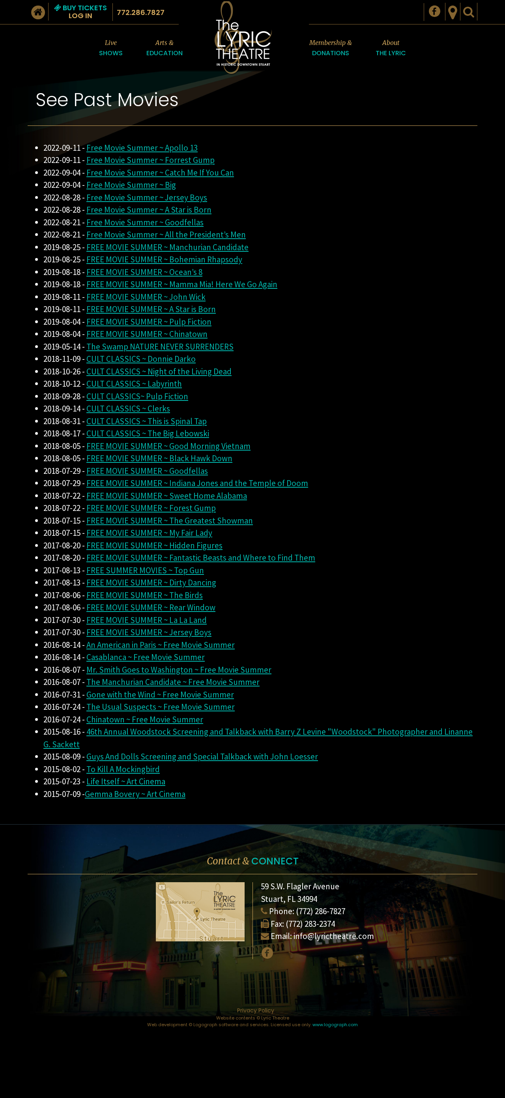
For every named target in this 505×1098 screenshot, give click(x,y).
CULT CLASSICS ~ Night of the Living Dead (159, 371)
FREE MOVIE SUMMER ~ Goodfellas (147, 471)
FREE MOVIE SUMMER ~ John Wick (146, 297)
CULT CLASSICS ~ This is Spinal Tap (146, 421)
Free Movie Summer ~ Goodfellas (145, 222)
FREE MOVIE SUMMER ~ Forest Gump (151, 508)
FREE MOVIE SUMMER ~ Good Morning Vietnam (168, 446)
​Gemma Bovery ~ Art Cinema (135, 794)
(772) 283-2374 (310, 923)
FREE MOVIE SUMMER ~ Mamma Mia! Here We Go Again (181, 284)
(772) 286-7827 (320, 911)
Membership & (330, 48)
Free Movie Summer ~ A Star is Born (148, 209)
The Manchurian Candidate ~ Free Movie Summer (173, 682)
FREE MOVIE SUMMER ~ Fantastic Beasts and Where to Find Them (200, 557)
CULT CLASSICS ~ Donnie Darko (141, 359)
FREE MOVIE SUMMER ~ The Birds (144, 595)
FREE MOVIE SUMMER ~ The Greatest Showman (169, 520)
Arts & (164, 48)
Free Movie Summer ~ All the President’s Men (166, 234)
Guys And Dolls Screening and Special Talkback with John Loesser (202, 756)
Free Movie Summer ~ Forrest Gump (150, 160)
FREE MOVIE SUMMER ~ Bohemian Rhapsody (164, 259)
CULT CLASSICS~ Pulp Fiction (137, 396)
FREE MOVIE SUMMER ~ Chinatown (147, 334)
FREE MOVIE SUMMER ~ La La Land (146, 620)
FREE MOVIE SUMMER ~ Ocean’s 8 (144, 272)
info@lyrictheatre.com (334, 936)
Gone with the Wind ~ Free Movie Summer (160, 694)
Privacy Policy (255, 1010)
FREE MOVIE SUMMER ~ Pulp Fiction (148, 321)
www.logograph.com (335, 1024)
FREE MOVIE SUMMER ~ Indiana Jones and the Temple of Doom (197, 483)
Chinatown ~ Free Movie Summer (144, 719)
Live (111, 48)
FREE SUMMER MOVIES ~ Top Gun (145, 570)
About (391, 48)
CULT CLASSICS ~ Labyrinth (134, 383)
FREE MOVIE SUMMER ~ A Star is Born (151, 309)
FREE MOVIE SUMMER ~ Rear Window (150, 607)
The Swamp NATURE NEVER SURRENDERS (160, 346)
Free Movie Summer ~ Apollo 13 (142, 147)
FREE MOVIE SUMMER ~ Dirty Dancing (151, 582)
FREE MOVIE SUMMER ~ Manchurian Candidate (167, 247)
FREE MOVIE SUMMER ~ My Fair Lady (149, 532)
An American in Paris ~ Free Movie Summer (160, 645)
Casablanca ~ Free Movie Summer (145, 657)
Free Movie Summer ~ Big (131, 185)
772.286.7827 (141, 12)
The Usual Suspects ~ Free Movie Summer (160, 706)
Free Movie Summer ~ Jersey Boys (146, 197)
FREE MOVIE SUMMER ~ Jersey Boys (148, 632)
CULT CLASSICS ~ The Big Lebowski (147, 433)
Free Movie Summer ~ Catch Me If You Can (160, 172)
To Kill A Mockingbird (123, 769)
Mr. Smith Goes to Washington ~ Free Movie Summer (178, 669)
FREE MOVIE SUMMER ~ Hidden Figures (154, 545)
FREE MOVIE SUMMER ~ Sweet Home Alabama (166, 495)
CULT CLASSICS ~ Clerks (128, 408)
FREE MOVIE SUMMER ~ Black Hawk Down (159, 458)
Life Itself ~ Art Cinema (125, 781)
